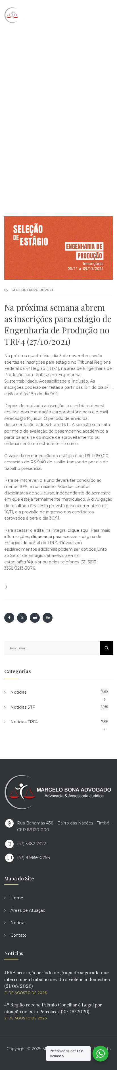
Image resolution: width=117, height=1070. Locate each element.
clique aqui (78, 530)
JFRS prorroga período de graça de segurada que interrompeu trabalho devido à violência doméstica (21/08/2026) (57, 979)
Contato (19, 935)
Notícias (18, 692)
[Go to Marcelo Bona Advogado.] (15, 101)
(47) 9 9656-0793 (33, 857)
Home (17, 897)
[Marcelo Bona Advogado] (28, 15)
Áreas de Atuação (28, 910)
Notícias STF (23, 707)
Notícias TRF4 (24, 721)
